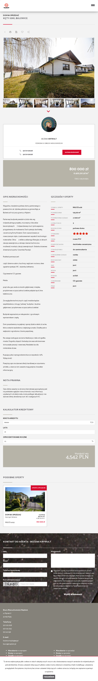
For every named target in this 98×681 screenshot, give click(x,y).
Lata (5, 428)
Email (5, 561)
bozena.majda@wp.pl (10, 640)
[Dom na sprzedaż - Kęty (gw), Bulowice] (25, 506)
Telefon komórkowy (11, 570)
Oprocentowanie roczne (15, 437)
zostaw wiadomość (72, 152)
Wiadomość (56, 551)
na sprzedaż (65, 650)
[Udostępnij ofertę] (29, 32)
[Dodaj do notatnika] (23, 32)
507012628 (27, 150)
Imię (5, 551)
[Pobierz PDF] (17, 32)
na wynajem (17, 650)
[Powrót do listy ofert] (5, 32)
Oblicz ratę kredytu (82, 178)
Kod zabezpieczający (11, 580)
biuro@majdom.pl (9, 644)
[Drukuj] (11, 32)
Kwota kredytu (10, 418)
